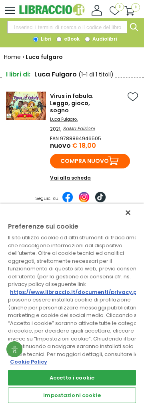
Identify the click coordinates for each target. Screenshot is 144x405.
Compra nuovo (84, 161)
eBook (71, 38)
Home (12, 57)
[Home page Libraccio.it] (52, 13)
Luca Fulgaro (63, 119)
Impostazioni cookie (71, 395)
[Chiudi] (128, 212)
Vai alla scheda (70, 177)
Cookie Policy (28, 362)
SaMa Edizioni (79, 128)
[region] (72, 304)
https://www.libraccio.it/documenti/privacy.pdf (76, 292)
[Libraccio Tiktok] (100, 201)
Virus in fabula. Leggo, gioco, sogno (72, 103)
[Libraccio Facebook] (67, 201)
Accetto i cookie (72, 378)
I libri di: (18, 74)
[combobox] (67, 27)
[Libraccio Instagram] (84, 201)
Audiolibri (104, 38)
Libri (45, 38)
